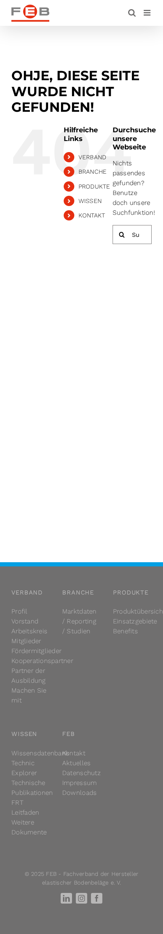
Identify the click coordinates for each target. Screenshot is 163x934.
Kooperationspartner (42, 660)
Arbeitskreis (29, 631)
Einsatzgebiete (135, 621)
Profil (19, 611)
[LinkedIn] (66, 898)
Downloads (79, 792)
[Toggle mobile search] (132, 13)
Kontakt (73, 753)
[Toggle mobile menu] (148, 13)
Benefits (125, 631)
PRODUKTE (94, 186)
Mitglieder (26, 641)
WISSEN (90, 201)
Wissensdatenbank (40, 753)
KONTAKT (91, 215)
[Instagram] (81, 898)
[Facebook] (96, 898)
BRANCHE (92, 171)
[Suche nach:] (132, 234)
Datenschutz (81, 773)
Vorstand (24, 621)
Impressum (79, 783)
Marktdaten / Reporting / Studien (79, 621)
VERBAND (92, 157)
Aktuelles (76, 763)
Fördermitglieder (36, 651)
